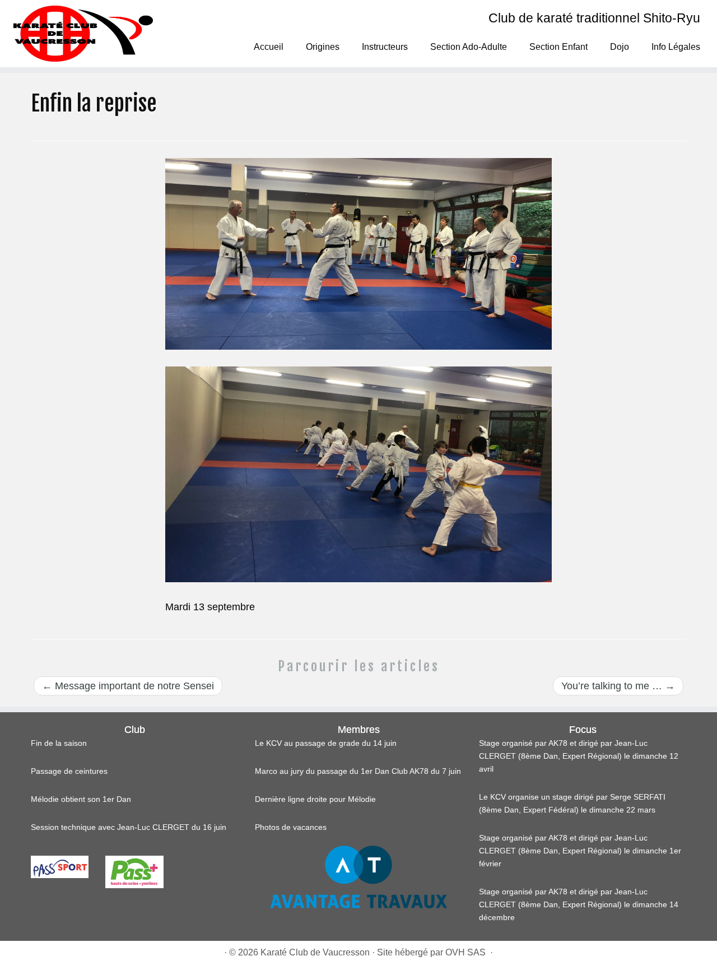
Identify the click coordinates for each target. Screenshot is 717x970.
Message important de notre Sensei (128, 685)
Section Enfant (558, 47)
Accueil (268, 47)
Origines (322, 47)
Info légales (675, 47)
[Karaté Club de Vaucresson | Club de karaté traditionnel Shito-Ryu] (82, 34)
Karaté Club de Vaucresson (315, 952)
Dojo (619, 47)
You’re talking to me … (618, 685)
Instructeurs (385, 47)
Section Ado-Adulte (468, 47)
